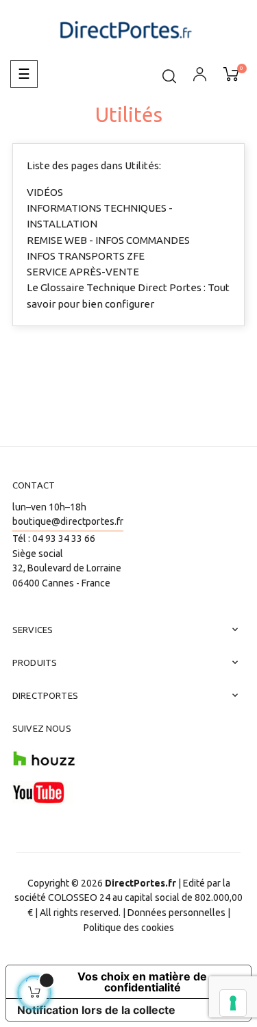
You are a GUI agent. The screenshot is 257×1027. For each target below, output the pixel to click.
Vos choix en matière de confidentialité (142, 981)
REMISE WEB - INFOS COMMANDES (108, 240)
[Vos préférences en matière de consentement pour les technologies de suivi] (233, 1003)
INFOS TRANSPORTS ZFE (86, 256)
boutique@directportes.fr (67, 521)
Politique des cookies (129, 927)
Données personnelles (176, 912)
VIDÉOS (45, 192)
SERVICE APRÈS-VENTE (83, 271)
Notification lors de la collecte (96, 1010)
